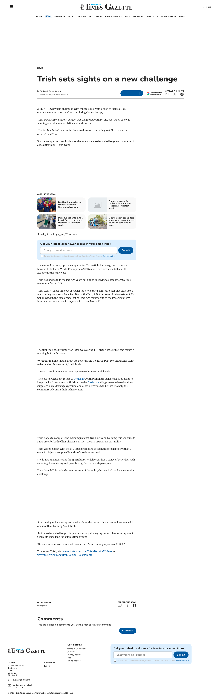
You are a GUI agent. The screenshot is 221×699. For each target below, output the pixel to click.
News (40, 68)
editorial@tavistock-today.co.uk (23, 686)
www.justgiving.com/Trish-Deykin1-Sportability (64, 554)
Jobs (69, 657)
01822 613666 (23, 680)
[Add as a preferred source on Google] (154, 93)
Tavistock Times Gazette (50, 91)
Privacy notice (109, 256)
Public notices (74, 660)
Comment (127, 630)
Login (209, 7)
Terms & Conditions (76, 648)
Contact (70, 651)
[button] (11, 6)
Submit (126, 250)
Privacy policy (73, 654)
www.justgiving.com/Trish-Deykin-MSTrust (88, 551)
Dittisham (79, 378)
